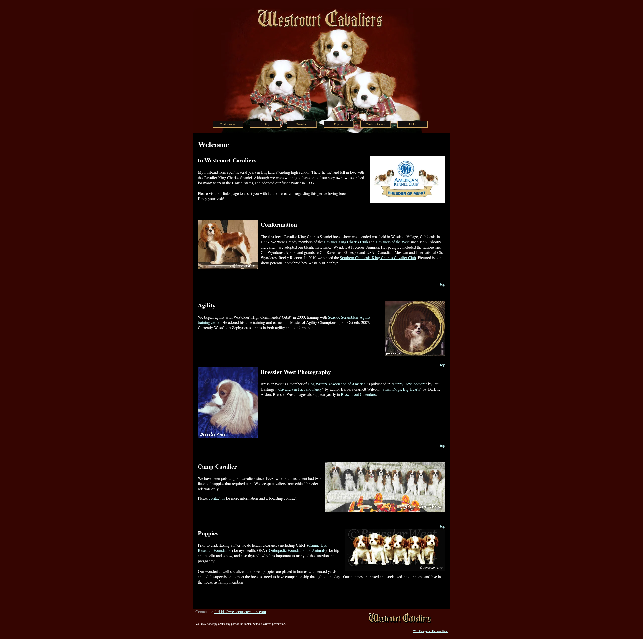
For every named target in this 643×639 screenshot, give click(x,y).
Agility (265, 124)
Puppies (339, 124)
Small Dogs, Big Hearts (401, 389)
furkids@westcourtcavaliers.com (240, 611)
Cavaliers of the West (392, 241)
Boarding (301, 124)
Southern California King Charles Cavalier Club (378, 257)
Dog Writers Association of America (336, 383)
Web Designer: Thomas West (430, 631)
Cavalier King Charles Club (346, 241)
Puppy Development (409, 383)
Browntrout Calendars (358, 394)
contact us (217, 498)
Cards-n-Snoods (376, 124)
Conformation (228, 124)
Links (412, 124)
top (442, 284)
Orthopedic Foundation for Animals (297, 550)
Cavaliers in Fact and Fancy (300, 389)
